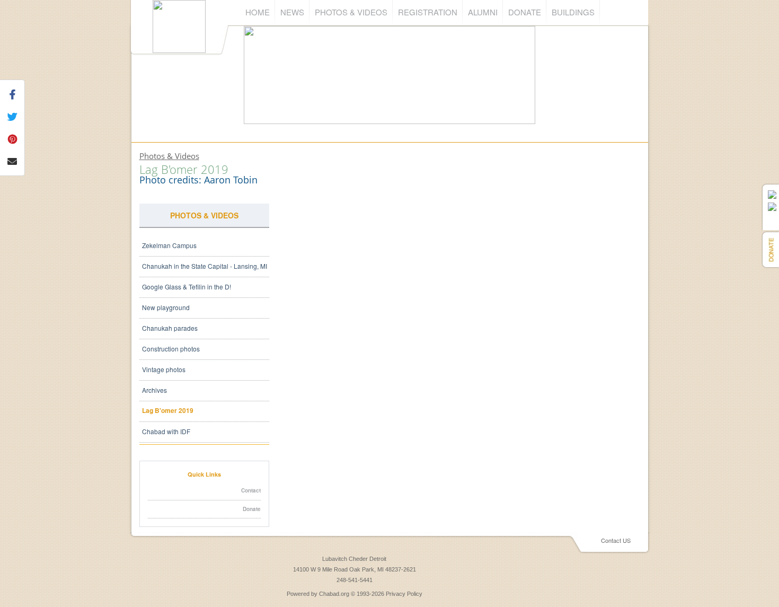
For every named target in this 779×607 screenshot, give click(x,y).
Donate (524, 11)
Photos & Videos (351, 11)
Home (257, 11)
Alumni (483, 11)
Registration (427, 11)
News (292, 11)
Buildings (573, 11)
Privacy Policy (404, 594)
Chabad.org (334, 594)
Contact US (616, 540)
